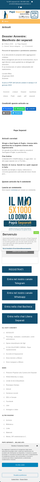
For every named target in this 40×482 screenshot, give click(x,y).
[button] (37, 446)
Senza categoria (15, 46)
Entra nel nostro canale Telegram (20, 281)
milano (5, 96)
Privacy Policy (24, 479)
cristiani (15, 92)
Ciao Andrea (7, 156)
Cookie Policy (15, 479)
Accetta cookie (20, 465)
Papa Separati (22, 44)
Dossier (23, 92)
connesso (14, 190)
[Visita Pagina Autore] (20, 124)
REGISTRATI (17, 269)
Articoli (6, 46)
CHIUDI (36, 232)
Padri (13, 96)
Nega (20, 470)
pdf (25, 96)
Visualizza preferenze (20, 475)
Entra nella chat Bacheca (19, 306)
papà (19, 96)
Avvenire (6, 92)
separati (32, 96)
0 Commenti (29, 46)
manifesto (32, 92)
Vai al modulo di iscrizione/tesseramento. (17, 248)
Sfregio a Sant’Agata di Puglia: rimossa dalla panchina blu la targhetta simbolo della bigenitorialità (19, 145)
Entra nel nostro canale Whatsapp (20, 295)
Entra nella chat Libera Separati (19, 318)
